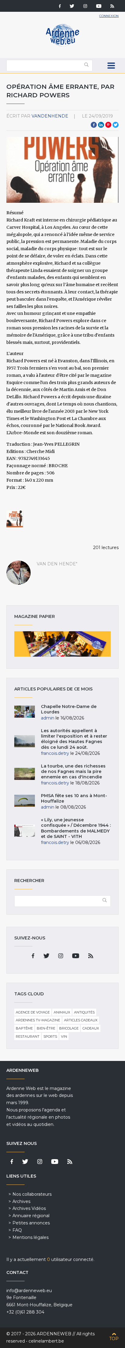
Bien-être (46, 1028)
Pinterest (108, 125)
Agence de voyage (33, 1012)
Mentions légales (30, 1237)
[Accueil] (62, 45)
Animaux (62, 1012)
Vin (64, 1036)
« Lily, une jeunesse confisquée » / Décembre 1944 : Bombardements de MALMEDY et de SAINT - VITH (76, 828)
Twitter (116, 125)
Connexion (109, 16)
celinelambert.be (46, 1341)
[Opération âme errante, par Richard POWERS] (14, 518)
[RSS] (112, 6)
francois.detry (55, 753)
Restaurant (27, 1036)
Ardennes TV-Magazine (38, 1020)
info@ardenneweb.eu (29, 1290)
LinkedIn (101, 125)
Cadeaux (91, 1028)
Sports (50, 1036)
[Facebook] (60, 6)
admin (47, 718)
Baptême (24, 1028)
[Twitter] (72, 6)
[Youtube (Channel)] (98, 6)
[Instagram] (85, 6)
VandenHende (50, 116)
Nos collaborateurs (32, 1194)
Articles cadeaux (80, 1020)
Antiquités (84, 1012)
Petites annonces (31, 1223)
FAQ (17, 1230)
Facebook (94, 125)
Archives (21, 1201)
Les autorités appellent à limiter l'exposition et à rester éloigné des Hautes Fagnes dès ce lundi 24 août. (74, 739)
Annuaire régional (30, 1215)
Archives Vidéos (29, 1208)
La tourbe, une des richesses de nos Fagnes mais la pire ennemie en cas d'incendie (73, 771)
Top (114, 1338)
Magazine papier (62, 644)
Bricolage (69, 1028)
